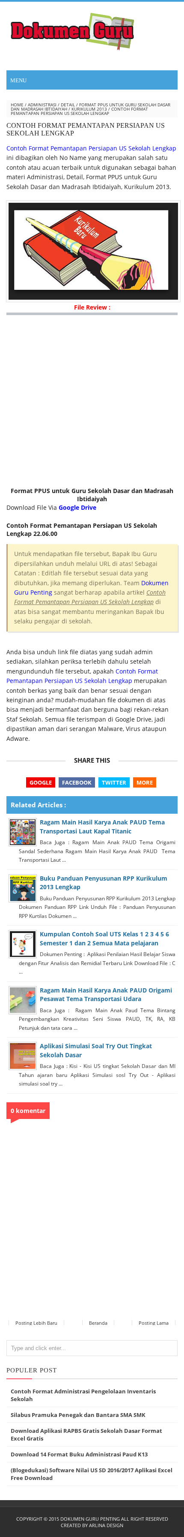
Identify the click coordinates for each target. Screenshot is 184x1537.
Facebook (77, 782)
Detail (68, 105)
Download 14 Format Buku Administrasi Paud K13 (79, 1454)
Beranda (98, 1323)
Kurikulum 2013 (89, 109)
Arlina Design (106, 1525)
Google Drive (77, 507)
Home (17, 105)
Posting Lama (154, 1323)
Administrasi (42, 105)
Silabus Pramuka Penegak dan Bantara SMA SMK (78, 1415)
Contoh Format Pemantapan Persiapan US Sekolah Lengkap (91, 148)
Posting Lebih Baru (36, 1323)
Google (41, 782)
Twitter (114, 782)
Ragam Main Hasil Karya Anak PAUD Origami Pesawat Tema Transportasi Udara (106, 994)
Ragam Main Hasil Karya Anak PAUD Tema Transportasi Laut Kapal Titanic (102, 826)
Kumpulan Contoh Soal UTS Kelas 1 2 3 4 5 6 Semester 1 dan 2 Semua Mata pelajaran (104, 938)
